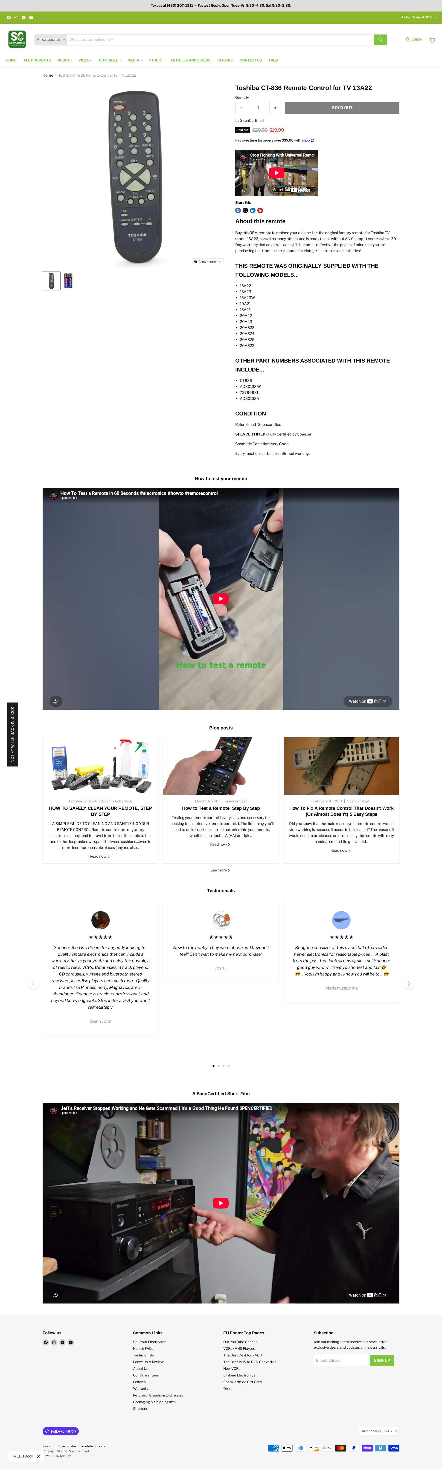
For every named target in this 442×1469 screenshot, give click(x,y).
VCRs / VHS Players (239, 1349)
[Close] (39, 1456)
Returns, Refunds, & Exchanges (158, 1395)
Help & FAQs (143, 1349)
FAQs (273, 60)
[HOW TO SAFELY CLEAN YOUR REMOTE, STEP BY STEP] (100, 766)
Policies (139, 1382)
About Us (140, 1369)
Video (84, 60)
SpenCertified (252, 120)
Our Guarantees (146, 1375)
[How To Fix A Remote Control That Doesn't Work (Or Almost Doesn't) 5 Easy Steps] (341, 766)
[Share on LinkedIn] (253, 210)
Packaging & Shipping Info (154, 1402)
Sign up (382, 1360)
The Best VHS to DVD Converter (249, 1362)
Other (155, 60)
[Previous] (33, 983)
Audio (64, 60)
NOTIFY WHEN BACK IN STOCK (13, 734)
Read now (98, 856)
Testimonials (143, 1355)
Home (11, 60)
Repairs (225, 60)
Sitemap (140, 1409)
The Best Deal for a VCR (242, 1355)
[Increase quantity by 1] (275, 108)
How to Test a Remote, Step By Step (221, 808)
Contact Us (251, 60)
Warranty (140, 1389)
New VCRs (231, 1369)
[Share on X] (245, 210)
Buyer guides (67, 1446)
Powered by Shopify (57, 1455)
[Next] (408, 983)
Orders (229, 1389)
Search (47, 1446)
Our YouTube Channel (241, 1342)
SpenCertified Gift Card (242, 1382)
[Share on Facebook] (238, 210)
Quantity (242, 97)
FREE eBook (22, 1456)
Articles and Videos (190, 60)
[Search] (380, 40)
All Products (37, 60)
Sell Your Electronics (149, 1342)
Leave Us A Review (148, 1362)
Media (134, 60)
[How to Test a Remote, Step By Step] (221, 766)
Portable (109, 60)
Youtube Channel (93, 1446)
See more (218, 870)
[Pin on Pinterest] (260, 210)
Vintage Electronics (239, 1375)
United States (417, 17)
